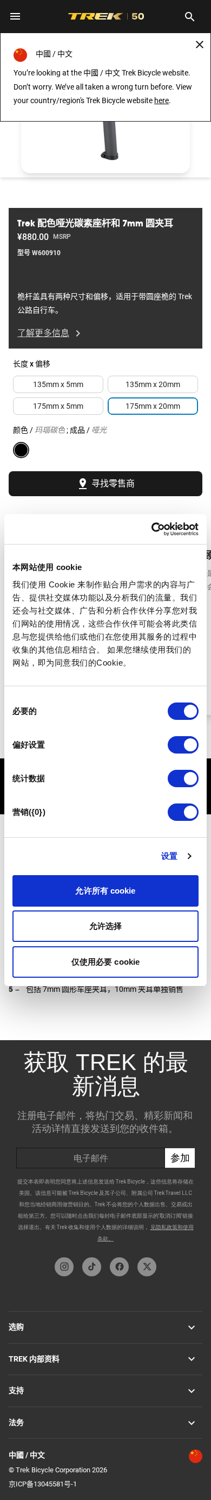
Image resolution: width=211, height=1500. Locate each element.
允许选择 (105, 926)
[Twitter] (146, 1266)
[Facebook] (119, 1266)
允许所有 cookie (105, 890)
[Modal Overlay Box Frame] (105, 1146)
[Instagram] (64, 1266)
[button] (105, 125)
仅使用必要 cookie (105, 961)
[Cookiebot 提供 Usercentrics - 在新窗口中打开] (152, 529)
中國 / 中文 (27, 1455)
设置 (169, 855)
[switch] (183, 745)
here (161, 100)
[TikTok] (91, 1266)
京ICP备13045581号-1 (43, 1484)
